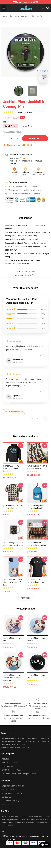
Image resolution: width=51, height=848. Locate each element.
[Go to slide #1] (18, 91)
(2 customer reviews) (23, 112)
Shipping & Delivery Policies (13, 786)
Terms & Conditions (10, 762)
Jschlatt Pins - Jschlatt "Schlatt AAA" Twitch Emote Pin (12, 677)
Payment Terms (8, 789)
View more (26, 598)
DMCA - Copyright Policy (11, 770)
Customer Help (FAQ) (10, 801)
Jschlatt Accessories (19, 16)
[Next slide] (46, 52)
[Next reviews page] (45, 418)
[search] (43, 8)
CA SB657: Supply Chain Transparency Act (19, 774)
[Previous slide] (5, 52)
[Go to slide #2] (32, 91)
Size (5, 122)
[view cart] (47, 8)
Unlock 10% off (5, 836)
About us (5, 759)
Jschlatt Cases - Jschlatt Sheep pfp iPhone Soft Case (13, 582)
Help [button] (46, 845)
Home (4, 16)
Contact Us (6, 797)
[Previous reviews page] (32, 418)
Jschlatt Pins (38, 16)
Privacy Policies (8, 766)
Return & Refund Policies (12, 793)
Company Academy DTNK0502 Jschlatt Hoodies (11, 468)
